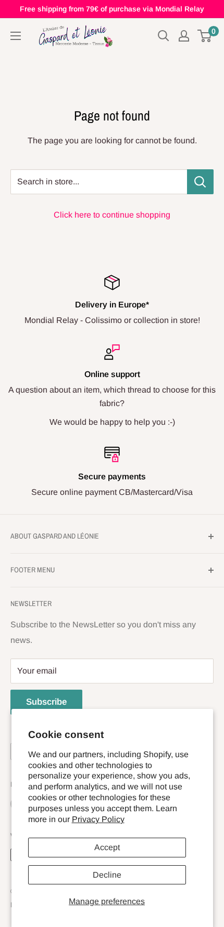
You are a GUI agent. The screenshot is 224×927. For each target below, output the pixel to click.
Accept (107, 847)
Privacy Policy (98, 819)
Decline (107, 874)
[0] (204, 36)
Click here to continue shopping (112, 214)
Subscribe (46, 702)
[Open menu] (15, 36)
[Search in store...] (200, 181)
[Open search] (163, 36)
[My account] (184, 36)
